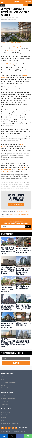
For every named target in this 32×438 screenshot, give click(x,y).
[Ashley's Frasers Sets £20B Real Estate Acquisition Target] (8, 302)
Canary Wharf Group (7, 64)
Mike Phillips (9, 211)
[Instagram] (12, 428)
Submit (27, 226)
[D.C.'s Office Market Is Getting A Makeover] (23, 284)
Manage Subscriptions (8, 398)
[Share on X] (12, 436)
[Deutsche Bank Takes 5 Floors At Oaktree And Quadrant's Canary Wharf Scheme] (23, 266)
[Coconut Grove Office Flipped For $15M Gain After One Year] (8, 284)
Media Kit (4, 379)
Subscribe (28, 1)
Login (3, 420)
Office (29, 5)
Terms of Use (5, 415)
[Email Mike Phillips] (16, 19)
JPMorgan (23, 214)
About (3, 377)
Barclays (22, 169)
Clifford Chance (6, 169)
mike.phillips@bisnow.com (22, 211)
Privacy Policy (5, 412)
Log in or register (16, 204)
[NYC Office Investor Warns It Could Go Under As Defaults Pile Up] (23, 246)
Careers (3, 385)
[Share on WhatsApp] (28, 436)
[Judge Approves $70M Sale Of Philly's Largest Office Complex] (23, 339)
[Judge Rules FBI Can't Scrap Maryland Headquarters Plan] (8, 320)
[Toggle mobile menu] (2, 2)
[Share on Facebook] (20, 436)
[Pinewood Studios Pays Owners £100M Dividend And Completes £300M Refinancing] (8, 266)
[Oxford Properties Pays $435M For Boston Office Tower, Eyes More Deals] (23, 302)
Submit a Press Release (8, 382)
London (25, 5)
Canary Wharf (11, 51)
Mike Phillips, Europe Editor (8, 19)
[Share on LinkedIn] (4, 436)
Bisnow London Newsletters (12, 353)
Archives (4, 396)
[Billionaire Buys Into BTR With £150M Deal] (23, 320)
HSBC (25, 167)
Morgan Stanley (6, 171)
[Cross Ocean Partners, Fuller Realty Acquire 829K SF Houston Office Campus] (8, 246)
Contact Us (4, 388)
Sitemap (3, 417)
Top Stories (5, 404)
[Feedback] (16, 428)
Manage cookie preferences (10, 423)
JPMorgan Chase (18, 47)
